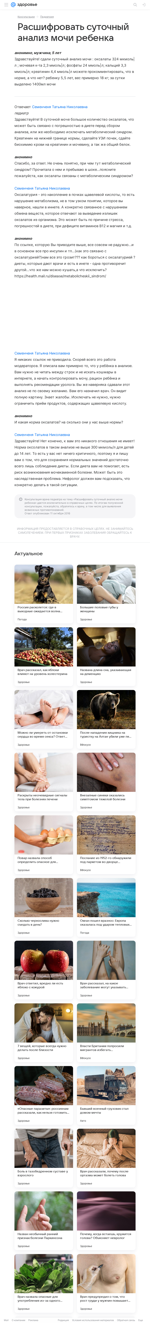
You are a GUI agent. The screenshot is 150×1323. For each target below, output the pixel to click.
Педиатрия (47, 16)
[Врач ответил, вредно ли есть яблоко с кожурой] (43, 970)
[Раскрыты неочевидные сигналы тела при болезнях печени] (43, 782)
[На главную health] (26, 4)
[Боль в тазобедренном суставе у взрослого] (43, 1158)
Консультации (26, 16)
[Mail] (13, 4)
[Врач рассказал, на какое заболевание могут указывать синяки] (106, 970)
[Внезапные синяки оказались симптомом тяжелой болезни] (106, 782)
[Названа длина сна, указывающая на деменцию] (106, 656)
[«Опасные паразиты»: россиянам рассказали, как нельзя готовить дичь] (43, 1095)
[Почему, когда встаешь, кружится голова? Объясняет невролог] (106, 1220)
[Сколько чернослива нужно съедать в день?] (43, 907)
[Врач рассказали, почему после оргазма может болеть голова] (106, 1158)
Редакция (63, 1320)
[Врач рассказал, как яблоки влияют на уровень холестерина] (43, 656)
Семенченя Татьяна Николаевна (60, 107)
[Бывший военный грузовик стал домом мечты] (106, 1095)
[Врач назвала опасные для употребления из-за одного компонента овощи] (43, 1283)
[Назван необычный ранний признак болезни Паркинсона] (43, 1220)
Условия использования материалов (93, 1320)
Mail (6, 1320)
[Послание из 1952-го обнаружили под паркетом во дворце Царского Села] (106, 844)
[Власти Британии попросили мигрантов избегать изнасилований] (106, 1032)
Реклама (33, 1320)
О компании (18, 1320)
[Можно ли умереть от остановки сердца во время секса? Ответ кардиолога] (43, 719)
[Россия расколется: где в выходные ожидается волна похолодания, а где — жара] (43, 594)
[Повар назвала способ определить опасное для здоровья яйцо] (43, 844)
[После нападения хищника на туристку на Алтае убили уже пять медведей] (106, 719)
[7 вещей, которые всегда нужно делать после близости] (43, 1032)
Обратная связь (126, 1320)
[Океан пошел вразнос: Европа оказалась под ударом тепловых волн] (106, 907)
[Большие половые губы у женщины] (106, 594)
